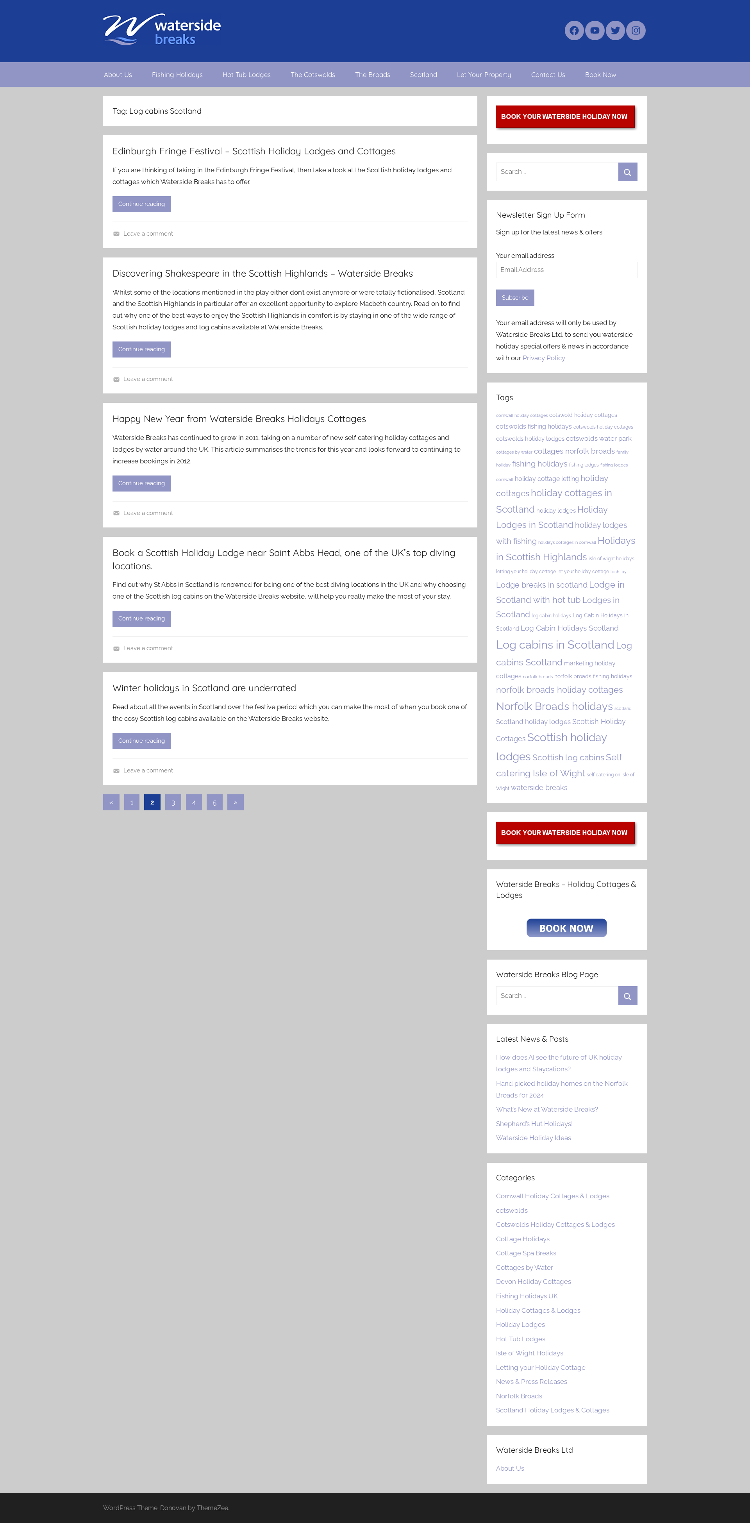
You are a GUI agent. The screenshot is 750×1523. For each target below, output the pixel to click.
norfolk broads (538, 676)
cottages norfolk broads (574, 451)
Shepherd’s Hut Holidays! (534, 1124)
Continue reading (141, 203)
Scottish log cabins (568, 757)
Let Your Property (484, 74)
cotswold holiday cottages (583, 415)
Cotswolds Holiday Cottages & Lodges (555, 1224)
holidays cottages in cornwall (567, 542)
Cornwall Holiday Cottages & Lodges (552, 1196)
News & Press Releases (531, 1381)
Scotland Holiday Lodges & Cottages (552, 1410)
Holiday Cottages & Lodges (538, 1310)
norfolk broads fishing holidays (593, 676)
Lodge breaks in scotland (542, 585)
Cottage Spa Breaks (526, 1253)
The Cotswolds (313, 74)
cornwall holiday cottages (522, 415)
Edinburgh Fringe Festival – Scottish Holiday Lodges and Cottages (254, 151)
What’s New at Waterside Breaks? (547, 1109)
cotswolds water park (599, 438)
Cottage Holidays (523, 1239)
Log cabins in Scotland (555, 644)
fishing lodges (584, 465)
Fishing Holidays (177, 74)
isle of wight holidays (611, 558)
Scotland (423, 74)
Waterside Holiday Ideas (533, 1138)
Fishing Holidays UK (527, 1296)
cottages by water (514, 452)
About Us (118, 74)
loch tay (619, 571)
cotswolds (512, 1210)
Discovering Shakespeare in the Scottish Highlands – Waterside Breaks (262, 273)
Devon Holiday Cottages (533, 1281)
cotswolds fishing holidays (534, 426)
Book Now (600, 74)
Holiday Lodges (520, 1324)
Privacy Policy (544, 358)
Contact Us (548, 74)
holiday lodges (556, 510)
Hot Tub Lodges (247, 74)
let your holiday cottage (583, 571)
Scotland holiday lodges (533, 722)
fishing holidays (540, 463)
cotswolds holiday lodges (530, 438)
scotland (623, 708)
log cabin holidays (551, 615)
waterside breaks (539, 787)
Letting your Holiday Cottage (541, 1367)
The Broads (372, 74)
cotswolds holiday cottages (603, 427)
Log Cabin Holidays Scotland (570, 628)
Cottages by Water (524, 1267)
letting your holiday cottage (526, 571)
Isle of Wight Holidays (529, 1353)
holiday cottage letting (547, 479)
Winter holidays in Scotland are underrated (204, 688)
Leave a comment (148, 233)
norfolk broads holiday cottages (559, 690)
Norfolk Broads (519, 1396)
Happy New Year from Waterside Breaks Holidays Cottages (239, 418)
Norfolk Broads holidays (554, 706)
